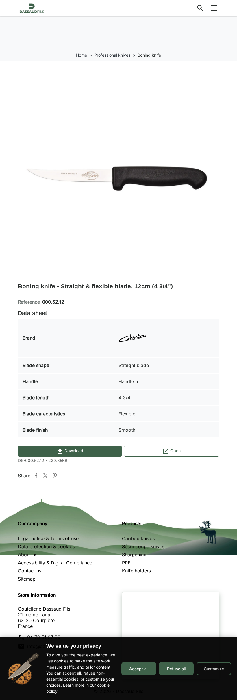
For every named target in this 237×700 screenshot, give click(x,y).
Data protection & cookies (46, 546)
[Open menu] (214, 8)
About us (27, 554)
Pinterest (54, 475)
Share (36, 475)
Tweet (45, 475)
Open (171, 451)
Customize (214, 668)
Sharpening (134, 554)
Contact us (29, 571)
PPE (126, 563)
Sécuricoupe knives (143, 546)
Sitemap (27, 579)
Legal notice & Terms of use (48, 538)
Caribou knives (138, 538)
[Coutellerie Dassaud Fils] (31, 7)
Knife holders (136, 571)
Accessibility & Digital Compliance (55, 563)
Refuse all (176, 668)
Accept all (138, 668)
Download (69, 451)
